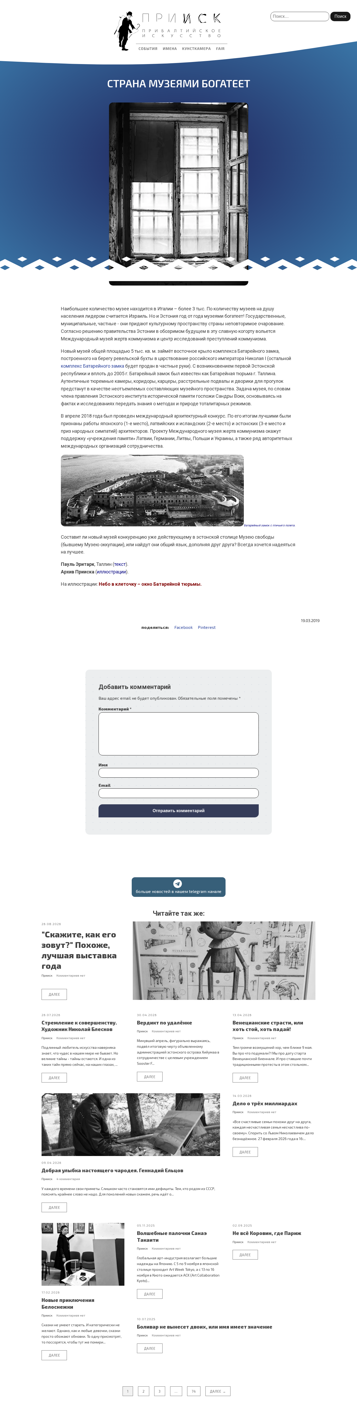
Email (105, 785)
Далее (54, 994)
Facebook (183, 627)
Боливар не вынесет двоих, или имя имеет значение (204, 1327)
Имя (103, 764)
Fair (220, 48)
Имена (170, 48)
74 (194, 1391)
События (148, 48)
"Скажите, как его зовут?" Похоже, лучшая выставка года (79, 949)
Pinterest (207, 627)
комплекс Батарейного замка (92, 366)
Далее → (218, 1391)
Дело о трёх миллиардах (265, 1103)
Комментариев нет (70, 975)
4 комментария (68, 1179)
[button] (178, 887)
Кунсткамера (196, 48)
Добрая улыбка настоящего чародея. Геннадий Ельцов (112, 1170)
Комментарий (115, 708)
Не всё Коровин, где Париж (267, 1233)
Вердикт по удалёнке (164, 1023)
